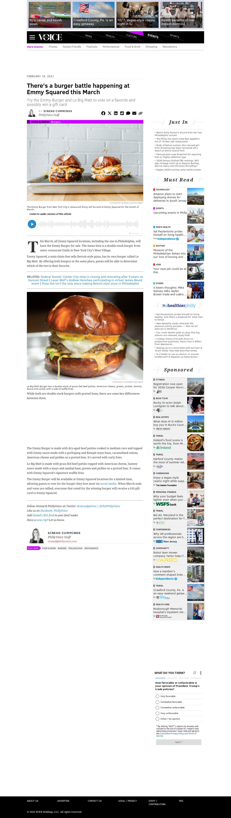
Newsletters (170, 46)
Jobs (158, 264)
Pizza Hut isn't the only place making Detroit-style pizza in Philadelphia (90, 283)
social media (108, 483)
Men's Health (163, 227)
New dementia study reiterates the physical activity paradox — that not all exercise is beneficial (176, 326)
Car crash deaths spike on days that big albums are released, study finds (177, 334)
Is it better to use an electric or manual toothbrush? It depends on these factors (177, 355)
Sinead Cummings (57, 111)
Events (153, 36)
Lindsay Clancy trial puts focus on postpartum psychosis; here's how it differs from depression (178, 341)
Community (162, 548)
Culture (131, 36)
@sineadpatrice (87, 506)
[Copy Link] (140, 114)
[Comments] (128, 114)
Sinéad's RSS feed (43, 515)
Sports (174, 36)
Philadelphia (75, 548)
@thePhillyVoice (109, 506)
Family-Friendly (72, 46)
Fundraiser (162, 473)
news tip (41, 520)
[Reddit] (122, 114)
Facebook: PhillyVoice (54, 510)
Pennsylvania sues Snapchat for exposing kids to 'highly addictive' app (178, 155)
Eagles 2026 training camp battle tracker (178, 169)
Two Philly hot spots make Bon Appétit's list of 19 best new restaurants (177, 140)
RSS (181, 800)
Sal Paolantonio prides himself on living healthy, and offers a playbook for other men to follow (179, 317)
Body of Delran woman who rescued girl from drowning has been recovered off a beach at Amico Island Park (177, 147)
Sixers (159, 283)
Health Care (162, 604)
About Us (32, 800)
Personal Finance (166, 491)
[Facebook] (103, 114)
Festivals (92, 46)
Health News (163, 566)
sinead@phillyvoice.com (62, 541)
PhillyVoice (50, 37)
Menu (32, 37)
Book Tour (162, 398)
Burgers (56, 122)
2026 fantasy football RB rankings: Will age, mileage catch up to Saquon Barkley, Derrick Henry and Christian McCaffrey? (177, 163)
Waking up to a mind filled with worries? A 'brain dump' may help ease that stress (178, 349)
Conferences (163, 529)
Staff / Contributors (157, 802)
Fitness (53, 46)
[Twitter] (109, 114)
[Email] (134, 114)
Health (110, 36)
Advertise (63, 800)
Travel (159, 435)
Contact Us (95, 800)
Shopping (151, 46)
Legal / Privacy (127, 800)
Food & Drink (132, 46)
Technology (163, 189)
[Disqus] (85, 641)
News (88, 35)
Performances (111, 46)
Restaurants (91, 548)
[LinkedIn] (116, 114)
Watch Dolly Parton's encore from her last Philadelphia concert (178, 134)
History (160, 245)
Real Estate (162, 417)
